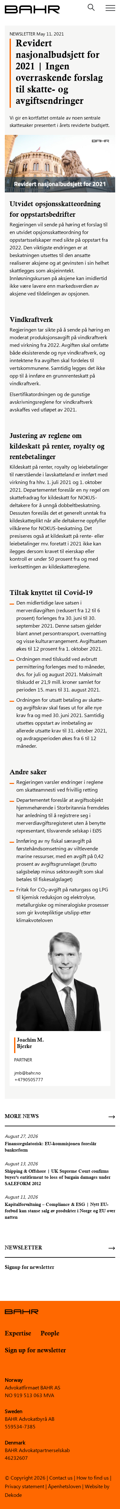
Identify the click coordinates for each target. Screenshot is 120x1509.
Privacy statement (24, 1485)
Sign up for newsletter (35, 1350)
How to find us (92, 1477)
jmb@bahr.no (27, 1073)
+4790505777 (28, 1079)
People (50, 1333)
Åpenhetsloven (64, 1485)
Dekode (13, 1494)
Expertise (18, 1333)
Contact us (61, 1477)
